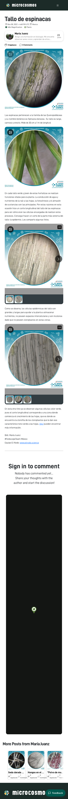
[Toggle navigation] (57, 5)
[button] (34, 610)
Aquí (41, 424)
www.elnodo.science (29, 443)
